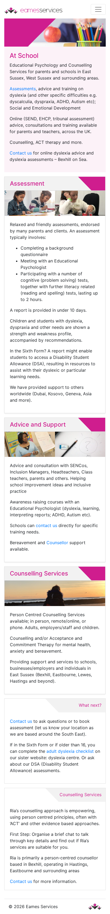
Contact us (21, 153)
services (41, 9)
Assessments (23, 88)
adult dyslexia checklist (70, 751)
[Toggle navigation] (98, 9)
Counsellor (57, 542)
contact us (46, 525)
